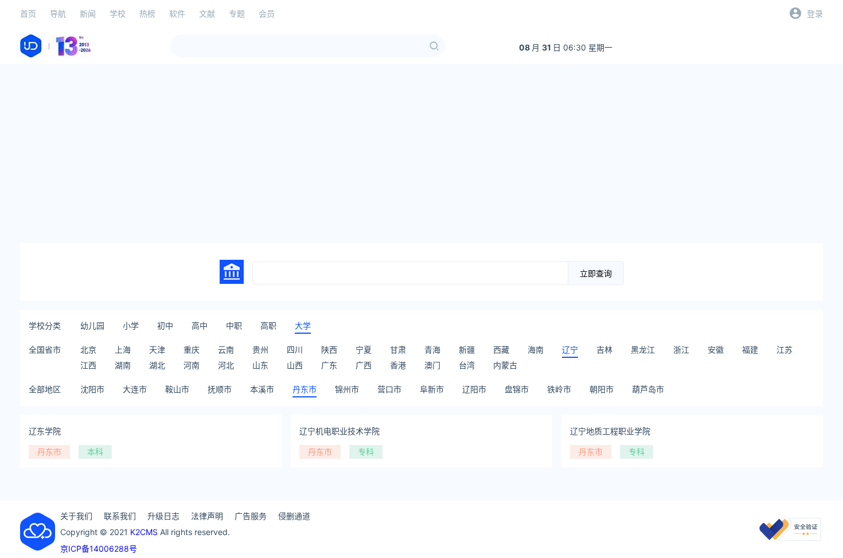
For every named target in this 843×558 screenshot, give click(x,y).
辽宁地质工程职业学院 (610, 431)
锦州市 (347, 389)
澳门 (432, 365)
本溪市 (262, 389)
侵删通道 (294, 516)
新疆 (467, 349)
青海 (432, 349)
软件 (177, 13)
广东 (329, 365)
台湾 (467, 365)
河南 (192, 365)
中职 (234, 325)
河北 (226, 365)
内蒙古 (505, 365)
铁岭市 (559, 389)
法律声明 (207, 516)
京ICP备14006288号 (98, 548)
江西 (88, 365)
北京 (88, 349)
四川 (295, 349)
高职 (268, 325)
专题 (237, 13)
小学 (131, 325)
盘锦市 (517, 389)
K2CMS (144, 532)
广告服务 (251, 516)
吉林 (604, 349)
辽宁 (570, 349)
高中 (200, 325)
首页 (28, 13)
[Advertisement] (421, 153)
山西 (295, 365)
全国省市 (45, 349)
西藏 (501, 349)
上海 (123, 349)
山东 (260, 365)
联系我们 (120, 516)
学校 (118, 13)
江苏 (784, 349)
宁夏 (364, 349)
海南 (536, 349)
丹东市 (304, 389)
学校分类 (45, 325)
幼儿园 (92, 325)
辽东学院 (45, 431)
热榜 (147, 13)
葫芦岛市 (648, 389)
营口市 (389, 389)
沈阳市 (92, 389)
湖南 (123, 365)
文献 (207, 13)
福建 (750, 349)
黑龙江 (643, 349)
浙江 (681, 349)
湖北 (157, 365)
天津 (157, 349)
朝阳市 (602, 389)
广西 (364, 365)
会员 (267, 13)
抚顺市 (220, 389)
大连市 (135, 389)
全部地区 (45, 389)
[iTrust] (790, 538)
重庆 (192, 349)
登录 (815, 13)
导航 (58, 13)
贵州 (260, 349)
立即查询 (596, 273)
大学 (303, 325)
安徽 (716, 349)
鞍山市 (177, 389)
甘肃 (398, 349)
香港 (398, 365)
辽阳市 (474, 389)
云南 (226, 349)
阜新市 (432, 389)
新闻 (88, 13)
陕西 (329, 349)
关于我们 (76, 516)
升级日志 (163, 516)
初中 (165, 325)
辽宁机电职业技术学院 (339, 431)
